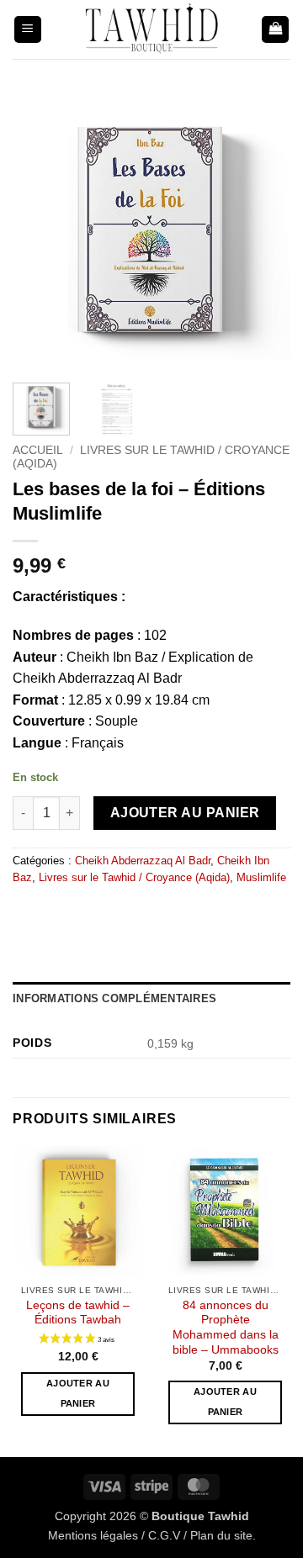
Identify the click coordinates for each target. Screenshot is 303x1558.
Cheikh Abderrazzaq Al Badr (142, 860)
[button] (27, 30)
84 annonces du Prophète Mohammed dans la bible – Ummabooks (226, 1327)
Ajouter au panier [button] (77, 1393)
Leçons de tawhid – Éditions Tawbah (78, 1313)
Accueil (38, 450)
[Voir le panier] (275, 30)
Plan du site (221, 1535)
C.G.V (164, 1535)
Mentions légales (93, 1535)
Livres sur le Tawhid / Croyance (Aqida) (134, 877)
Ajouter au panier (185, 812)
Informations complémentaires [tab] (114, 998)
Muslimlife (261, 877)
